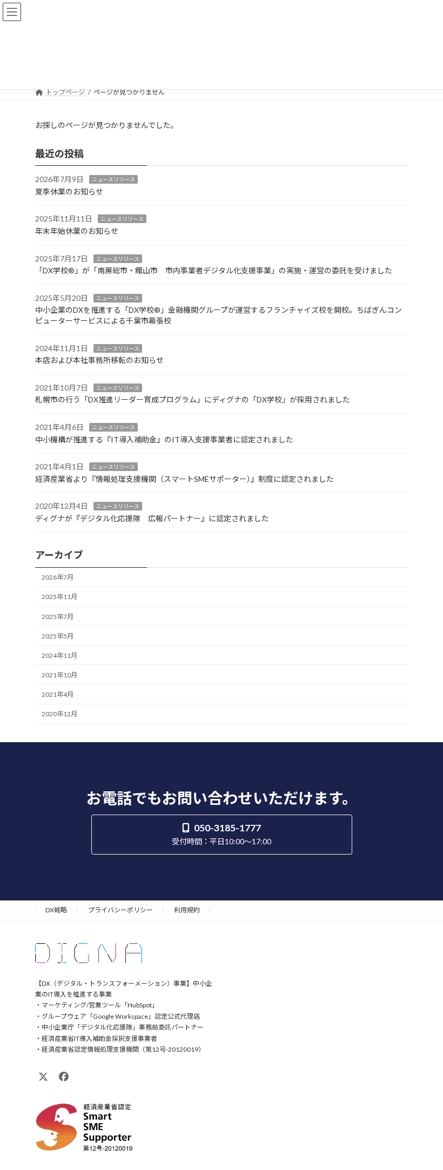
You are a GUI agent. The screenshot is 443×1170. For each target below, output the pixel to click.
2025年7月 (57, 616)
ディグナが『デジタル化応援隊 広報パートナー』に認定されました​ (152, 518)
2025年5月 (57, 635)
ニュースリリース (113, 179)
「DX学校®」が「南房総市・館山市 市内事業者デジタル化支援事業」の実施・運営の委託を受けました (213, 270)
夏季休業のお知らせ (69, 191)
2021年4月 (57, 694)
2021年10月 (59, 675)
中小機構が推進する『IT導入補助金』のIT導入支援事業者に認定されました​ (164, 438)
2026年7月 (57, 577)
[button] (221, 834)
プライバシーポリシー (120, 910)
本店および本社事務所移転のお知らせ (99, 360)
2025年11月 (59, 597)
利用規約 (187, 910)
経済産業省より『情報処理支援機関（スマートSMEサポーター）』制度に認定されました (184, 478)
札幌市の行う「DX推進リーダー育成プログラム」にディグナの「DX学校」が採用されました (192, 399)
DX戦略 (56, 910)
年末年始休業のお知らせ (76, 231)
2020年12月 (59, 714)
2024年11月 (59, 655)
